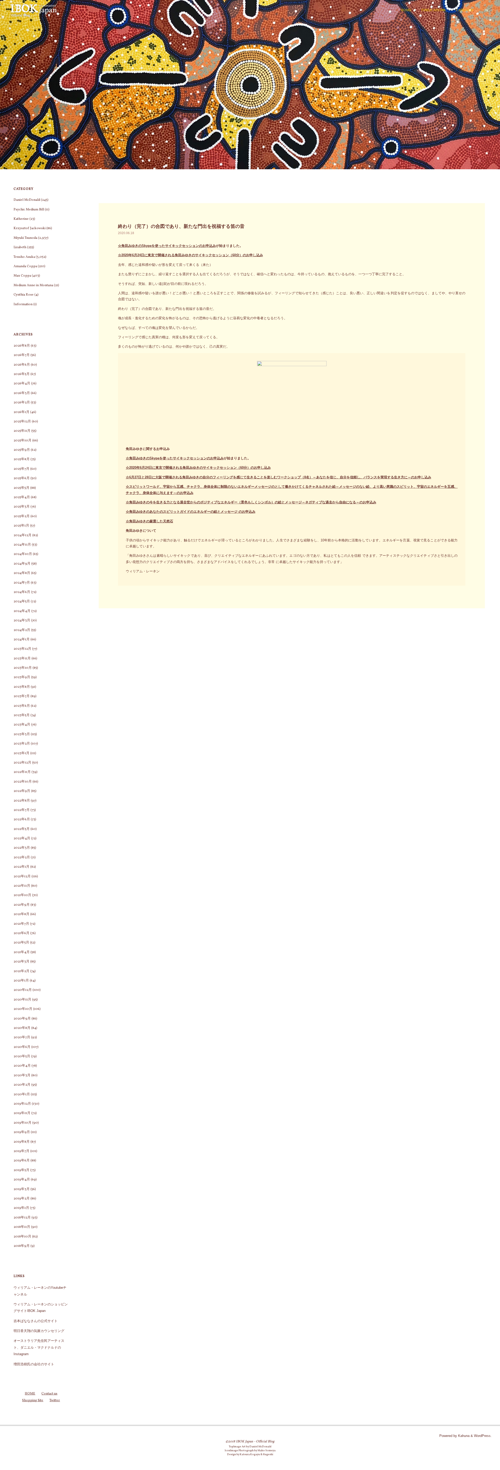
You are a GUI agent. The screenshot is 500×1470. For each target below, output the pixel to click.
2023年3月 (22, 734)
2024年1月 (22, 639)
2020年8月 (22, 1028)
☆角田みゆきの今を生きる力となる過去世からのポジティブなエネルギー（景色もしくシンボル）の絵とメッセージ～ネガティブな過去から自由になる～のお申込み (251, 502)
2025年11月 (22, 431)
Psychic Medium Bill (29, 209)
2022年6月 (22, 819)
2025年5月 (21, 488)
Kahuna (463, 1436)
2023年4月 (22, 724)
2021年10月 (22, 895)
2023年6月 (22, 706)
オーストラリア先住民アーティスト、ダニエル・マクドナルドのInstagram (39, 1347)
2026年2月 (22, 402)
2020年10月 (23, 1009)
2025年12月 (22, 421)
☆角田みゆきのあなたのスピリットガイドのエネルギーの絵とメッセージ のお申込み (190, 512)
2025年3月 (22, 506)
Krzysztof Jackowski (30, 228)
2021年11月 (22, 886)
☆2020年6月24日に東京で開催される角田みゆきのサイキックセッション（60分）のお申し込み (190, 255)
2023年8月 (22, 687)
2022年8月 (22, 800)
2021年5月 (21, 942)
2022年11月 (22, 772)
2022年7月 (22, 810)
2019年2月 (22, 1198)
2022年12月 (22, 762)
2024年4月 (22, 611)
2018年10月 (22, 1236)
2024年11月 (22, 544)
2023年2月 (22, 743)
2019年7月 (21, 1151)
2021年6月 (21, 933)
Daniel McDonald (27, 200)
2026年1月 (21, 412)
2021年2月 (21, 971)
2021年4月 (22, 952)
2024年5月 (22, 601)
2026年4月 (22, 383)
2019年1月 (21, 1208)
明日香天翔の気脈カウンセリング (39, 1331)
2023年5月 (22, 715)
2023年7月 (22, 696)
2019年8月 (22, 1142)
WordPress (482, 1436)
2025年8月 (22, 459)
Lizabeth (20, 247)
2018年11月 (22, 1227)
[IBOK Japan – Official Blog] (34, 10)
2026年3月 (22, 393)
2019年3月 (22, 1189)
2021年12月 (22, 876)
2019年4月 (22, 1179)
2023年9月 (22, 677)
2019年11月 (22, 1113)
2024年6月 (22, 592)
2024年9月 (22, 563)
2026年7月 (22, 355)
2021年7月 (21, 924)
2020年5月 (22, 1056)
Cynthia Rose (24, 294)
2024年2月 (22, 630)
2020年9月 (22, 1018)
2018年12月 (22, 1217)
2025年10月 (23, 440)
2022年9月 (22, 791)
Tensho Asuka (24, 257)
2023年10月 (23, 668)
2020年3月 (22, 1075)
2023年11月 (22, 658)
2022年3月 (22, 848)
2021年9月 (22, 905)
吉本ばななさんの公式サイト (36, 1321)
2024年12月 (23, 535)
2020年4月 (22, 1066)
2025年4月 (22, 497)
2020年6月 (22, 1047)
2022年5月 (22, 829)
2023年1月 (21, 753)
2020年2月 (22, 1085)
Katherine (21, 219)
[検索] (486, 10)
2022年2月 (22, 857)
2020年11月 (22, 999)
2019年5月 (21, 1170)
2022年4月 (22, 838)
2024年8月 (22, 573)
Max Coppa (22, 275)
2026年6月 (22, 364)
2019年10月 (23, 1123)
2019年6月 (22, 1160)
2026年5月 (22, 374)
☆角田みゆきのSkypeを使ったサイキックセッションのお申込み (167, 246)
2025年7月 (21, 469)
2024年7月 (22, 582)
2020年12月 (23, 990)
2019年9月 (22, 1132)
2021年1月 (21, 980)
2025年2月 (22, 516)
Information (23, 304)
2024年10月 (23, 554)
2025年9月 (22, 450)
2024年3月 (22, 620)
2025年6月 (22, 478)
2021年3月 (21, 961)
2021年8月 (21, 914)
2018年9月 (22, 1246)
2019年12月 (22, 1104)
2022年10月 (23, 781)
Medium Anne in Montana (33, 285)
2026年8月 (22, 345)
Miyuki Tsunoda (25, 238)
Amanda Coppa (25, 266)
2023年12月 (22, 649)
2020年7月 (22, 1037)
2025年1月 (21, 525)
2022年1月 (21, 867)
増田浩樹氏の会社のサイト (34, 1364)
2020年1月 (22, 1094)
